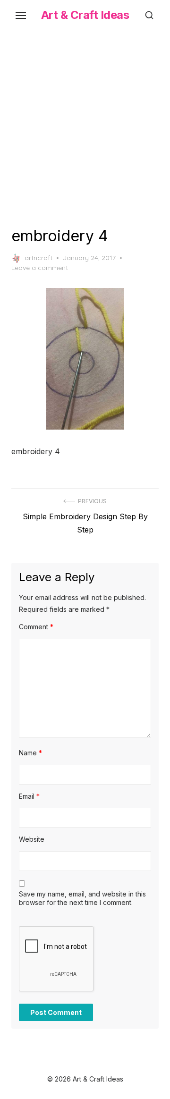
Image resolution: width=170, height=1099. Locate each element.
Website (31, 839)
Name (30, 753)
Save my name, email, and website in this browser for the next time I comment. (82, 898)
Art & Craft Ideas (85, 15)
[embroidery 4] (85, 359)
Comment (36, 627)
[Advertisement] (85, 126)
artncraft (38, 258)
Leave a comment (39, 267)
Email (29, 796)
